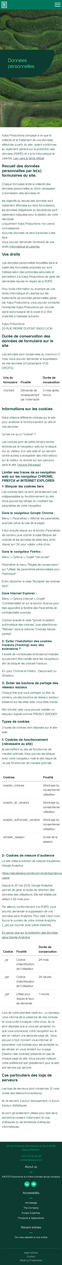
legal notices (31, 1253)
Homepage (31, 1203)
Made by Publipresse (31, 1260)
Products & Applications (31, 1218)
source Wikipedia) (29, 464)
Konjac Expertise (31, 1213)
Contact (31, 1256)
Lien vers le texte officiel (28, 158)
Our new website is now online (31, 1237)
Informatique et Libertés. (25, 246)
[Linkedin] (27, 1184)
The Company (31, 1208)
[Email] (34, 1184)
